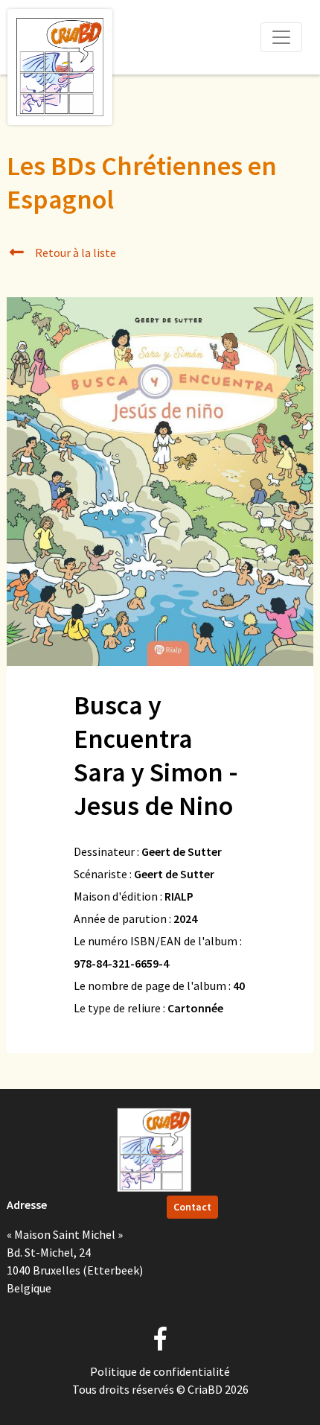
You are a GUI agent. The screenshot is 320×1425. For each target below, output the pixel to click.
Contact (192, 1206)
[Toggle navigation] (281, 37)
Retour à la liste (74, 252)
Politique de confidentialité (160, 1371)
